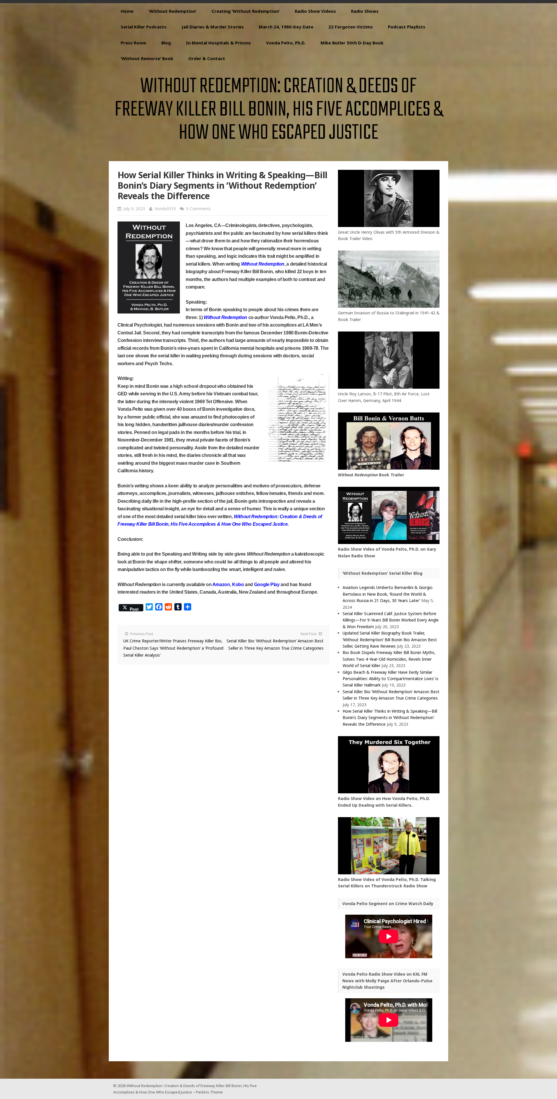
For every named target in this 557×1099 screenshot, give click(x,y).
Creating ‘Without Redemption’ (245, 11)
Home (127, 11)
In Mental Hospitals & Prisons (218, 43)
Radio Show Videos (315, 11)
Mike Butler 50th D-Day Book (352, 43)
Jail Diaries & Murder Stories (213, 27)
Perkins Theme (209, 1092)
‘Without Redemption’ (172, 11)
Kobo (238, 584)
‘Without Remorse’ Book (147, 58)
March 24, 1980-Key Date (286, 27)
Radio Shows (365, 11)
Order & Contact (206, 58)
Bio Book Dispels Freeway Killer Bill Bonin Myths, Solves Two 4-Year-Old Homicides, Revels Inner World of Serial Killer (389, 659)
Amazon (221, 584)
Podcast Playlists (406, 27)
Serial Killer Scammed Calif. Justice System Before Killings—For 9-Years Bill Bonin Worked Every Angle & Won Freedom (391, 620)
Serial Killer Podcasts (144, 27)
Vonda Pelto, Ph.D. (285, 43)
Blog (166, 43)
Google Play (267, 584)
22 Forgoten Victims (350, 27)
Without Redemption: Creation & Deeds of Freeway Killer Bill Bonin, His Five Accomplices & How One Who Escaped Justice (279, 110)
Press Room (133, 43)
